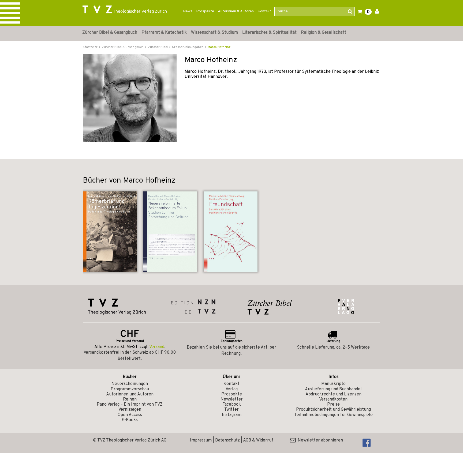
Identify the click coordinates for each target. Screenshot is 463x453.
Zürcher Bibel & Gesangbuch (109, 32)
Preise (333, 404)
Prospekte (205, 11)
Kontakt (264, 11)
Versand (156, 347)
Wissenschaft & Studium (214, 32)
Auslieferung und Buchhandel (333, 389)
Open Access (130, 415)
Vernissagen (129, 409)
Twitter (231, 409)
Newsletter (232, 399)
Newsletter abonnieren (319, 440)
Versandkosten (333, 399)
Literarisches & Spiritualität (269, 32)
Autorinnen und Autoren (130, 394)
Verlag (232, 389)
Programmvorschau (130, 389)
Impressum (201, 440)
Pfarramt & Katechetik (164, 32)
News (187, 11)
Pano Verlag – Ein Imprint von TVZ (130, 404)
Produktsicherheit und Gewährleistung (333, 409)
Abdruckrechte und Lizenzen (333, 394)
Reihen (130, 399)
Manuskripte (333, 384)
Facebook (231, 404)
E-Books (130, 420)
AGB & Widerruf (258, 440)
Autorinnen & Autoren (236, 11)
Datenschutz (227, 440)
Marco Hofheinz (219, 47)
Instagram (231, 415)
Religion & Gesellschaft (323, 32)
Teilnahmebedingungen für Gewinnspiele (333, 415)
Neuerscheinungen (129, 384)
